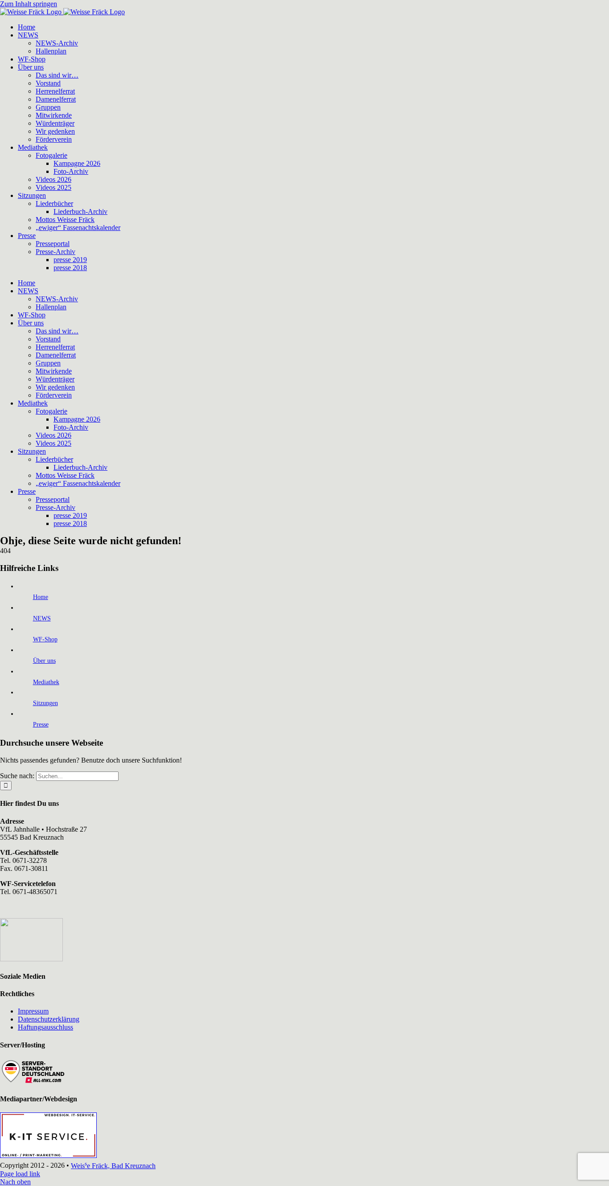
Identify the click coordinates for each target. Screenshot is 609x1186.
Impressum (33, 1011)
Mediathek (46, 682)
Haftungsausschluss (45, 1027)
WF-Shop (45, 639)
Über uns (44, 660)
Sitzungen (45, 703)
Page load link (20, 1174)
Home (40, 597)
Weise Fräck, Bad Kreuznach (113, 1166)
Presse (41, 724)
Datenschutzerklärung (48, 1019)
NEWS (42, 618)
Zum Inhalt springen (28, 4)
